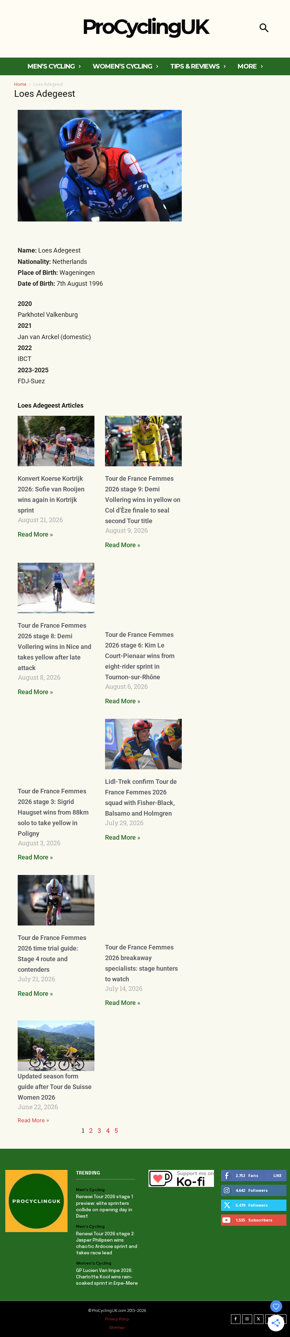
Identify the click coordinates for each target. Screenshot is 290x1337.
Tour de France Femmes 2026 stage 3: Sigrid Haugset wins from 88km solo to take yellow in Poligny (53, 812)
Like (277, 1175)
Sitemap (117, 1327)
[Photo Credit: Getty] (143, 592)
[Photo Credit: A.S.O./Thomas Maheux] (143, 905)
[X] (259, 1319)
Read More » (35, 534)
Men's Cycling (90, 1189)
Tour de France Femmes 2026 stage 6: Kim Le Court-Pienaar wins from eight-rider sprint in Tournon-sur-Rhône (140, 656)
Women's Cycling (93, 1263)
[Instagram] (247, 1319)
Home (20, 84)
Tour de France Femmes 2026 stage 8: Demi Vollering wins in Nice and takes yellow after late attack (54, 647)
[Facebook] (236, 1319)
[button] (264, 29)
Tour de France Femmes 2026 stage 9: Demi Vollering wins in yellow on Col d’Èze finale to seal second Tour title (142, 500)
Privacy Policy (117, 1319)
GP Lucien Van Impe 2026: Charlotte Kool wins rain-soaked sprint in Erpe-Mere (107, 1277)
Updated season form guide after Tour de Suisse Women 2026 (55, 1086)
